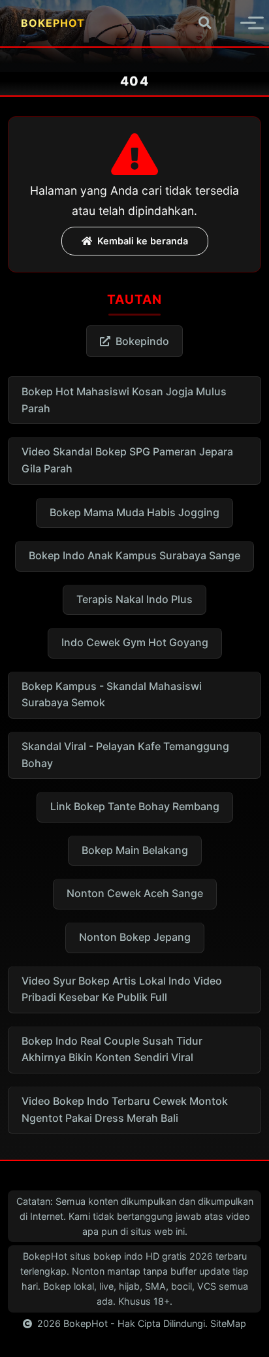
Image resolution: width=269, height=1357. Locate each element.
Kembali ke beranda (142, 240)
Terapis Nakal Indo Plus (134, 599)
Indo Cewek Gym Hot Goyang (134, 642)
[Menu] (240, 23)
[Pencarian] (204, 23)
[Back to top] (240, 1341)
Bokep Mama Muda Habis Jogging (134, 512)
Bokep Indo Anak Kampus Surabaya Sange (134, 555)
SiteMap (228, 1323)
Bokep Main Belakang (135, 850)
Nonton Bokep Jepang (135, 936)
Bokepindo (142, 341)
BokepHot (85, 1323)
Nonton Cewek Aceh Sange (135, 893)
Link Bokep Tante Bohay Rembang (134, 806)
